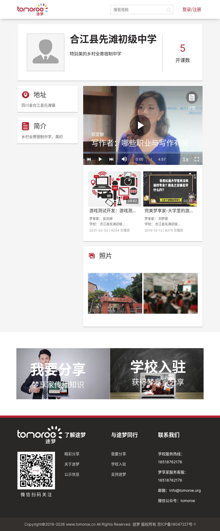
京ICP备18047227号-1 (176, 524)
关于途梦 (71, 464)
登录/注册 (191, 9)
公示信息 (71, 474)
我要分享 (118, 453)
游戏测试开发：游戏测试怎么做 (119, 210)
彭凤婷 (108, 219)
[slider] (143, 153)
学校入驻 (118, 464)
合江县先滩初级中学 (114, 224)
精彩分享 (71, 453)
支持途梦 (118, 474)
